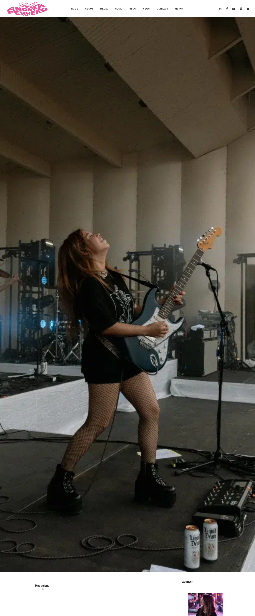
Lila (42, 589)
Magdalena (42, 585)
